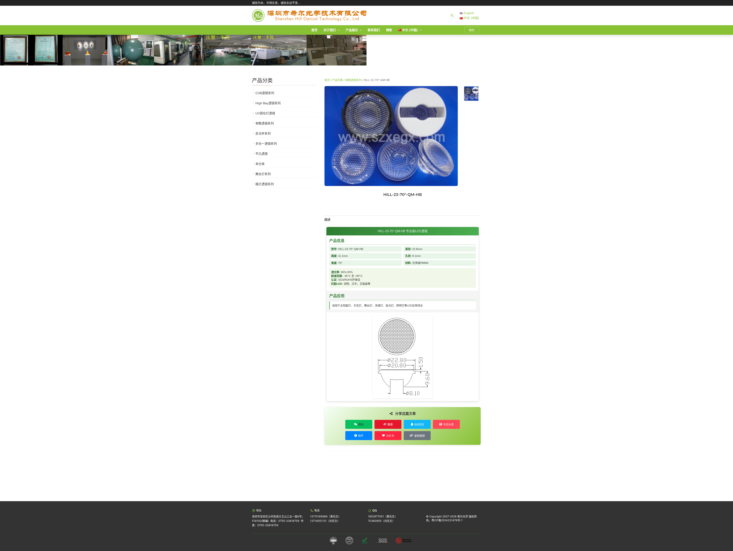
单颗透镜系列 (264, 123)
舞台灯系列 (263, 174)
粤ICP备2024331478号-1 (447, 520)
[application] (338, 30)
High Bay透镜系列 (268, 103)
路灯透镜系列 (264, 184)
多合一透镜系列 (266, 143)
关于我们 (330, 30)
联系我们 (374, 30)
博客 (389, 30)
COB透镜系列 (264, 93)
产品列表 (337, 80)
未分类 (260, 164)
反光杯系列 (263, 133)
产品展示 (352, 30)
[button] (452, 15)
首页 (314, 30)
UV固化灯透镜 (265, 113)
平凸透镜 (261, 154)
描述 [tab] (327, 219)
